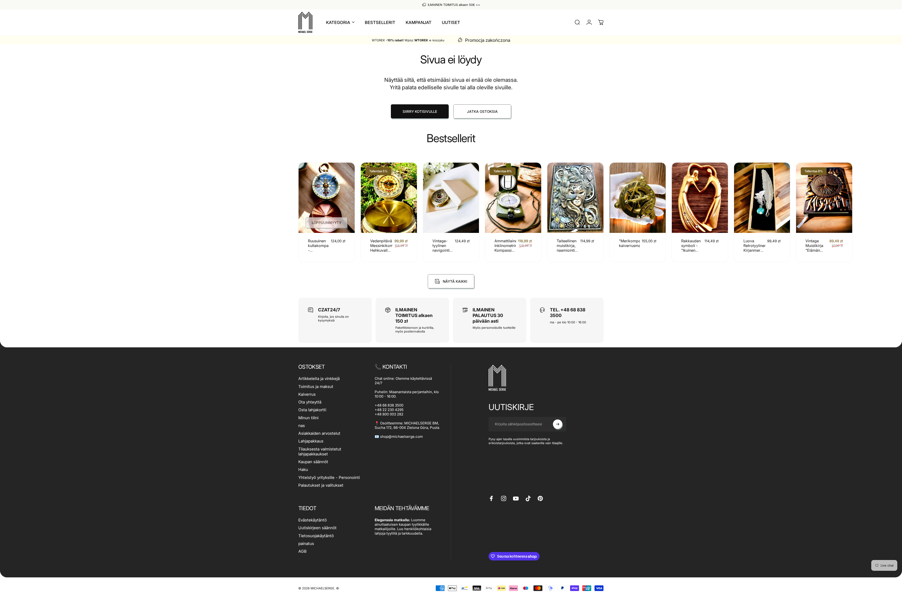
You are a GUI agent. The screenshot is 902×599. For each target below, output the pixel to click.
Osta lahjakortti (312, 409)
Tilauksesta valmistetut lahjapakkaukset (319, 451)
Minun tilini (308, 417)
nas (301, 425)
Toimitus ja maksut (315, 386)
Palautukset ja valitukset (320, 485)
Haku (303, 469)
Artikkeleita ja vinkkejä (319, 378)
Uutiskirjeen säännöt (317, 527)
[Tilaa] (557, 424)
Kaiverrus (307, 394)
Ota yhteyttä (309, 402)
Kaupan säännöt (313, 461)
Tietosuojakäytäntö (316, 535)
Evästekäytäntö (312, 520)
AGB (302, 551)
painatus (306, 543)
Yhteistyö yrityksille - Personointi (329, 477)
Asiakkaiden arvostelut (319, 433)
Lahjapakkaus (310, 441)
